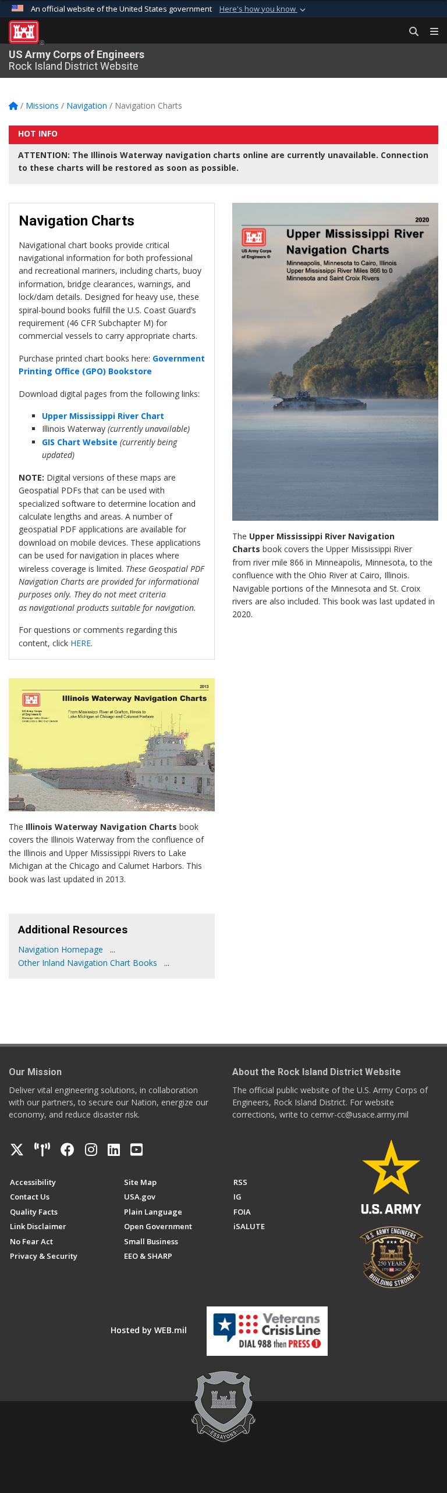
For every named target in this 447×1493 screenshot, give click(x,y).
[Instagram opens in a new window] (91, 1149)
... (112, 949)
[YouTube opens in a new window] (136, 1149)
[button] (263, 9)
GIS (49, 441)
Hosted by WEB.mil (149, 1330)
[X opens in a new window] (17, 1149)
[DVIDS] (42, 1149)
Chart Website (87, 441)
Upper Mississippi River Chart (103, 415)
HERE (80, 643)
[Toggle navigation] (429, 31)
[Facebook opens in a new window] (67, 1149)
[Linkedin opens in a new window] (114, 1149)
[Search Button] (409, 31)
